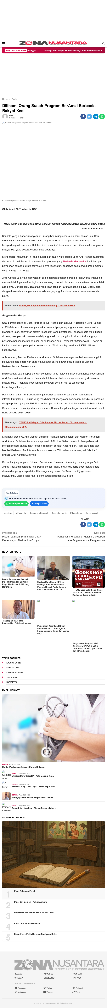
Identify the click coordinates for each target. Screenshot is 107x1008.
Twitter (49, 988)
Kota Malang (13, 667)
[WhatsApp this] (102, 116)
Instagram (22, 992)
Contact (77, 973)
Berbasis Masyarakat (75, 261)
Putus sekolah (92, 513)
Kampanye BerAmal (39, 513)
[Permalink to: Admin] (5, 116)
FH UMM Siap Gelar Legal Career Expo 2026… (34, 786)
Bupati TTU (11, 682)
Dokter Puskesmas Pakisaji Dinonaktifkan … (23, 767)
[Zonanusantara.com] (53, 43)
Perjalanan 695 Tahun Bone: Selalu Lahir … (35, 912)
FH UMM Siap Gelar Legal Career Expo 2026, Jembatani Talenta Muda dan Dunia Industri (87, 592)
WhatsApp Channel (18, 503)
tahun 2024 (11, 677)
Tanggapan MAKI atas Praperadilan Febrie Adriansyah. (17, 622)
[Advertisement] (53, 19)
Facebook (22, 988)
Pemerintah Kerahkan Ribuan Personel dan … (34, 808)
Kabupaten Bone (14, 672)
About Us (48, 973)
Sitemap (18, 977)
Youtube (50, 992)
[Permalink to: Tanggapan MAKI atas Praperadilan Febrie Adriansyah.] (18, 609)
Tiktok (78, 992)
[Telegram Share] (96, 116)
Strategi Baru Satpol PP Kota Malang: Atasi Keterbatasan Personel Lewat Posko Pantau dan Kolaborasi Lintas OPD (51, 585)
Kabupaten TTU (13, 662)
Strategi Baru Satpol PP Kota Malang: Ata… (33, 776)
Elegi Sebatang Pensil (24, 891)
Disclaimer (49, 977)
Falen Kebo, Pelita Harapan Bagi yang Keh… (35, 934)
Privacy (77, 977)
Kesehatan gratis (59, 513)
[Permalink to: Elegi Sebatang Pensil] (53, 854)
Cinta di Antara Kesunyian (27, 923)
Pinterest (79, 988)
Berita (5, 764)
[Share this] (83, 116)
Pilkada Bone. (76, 513)
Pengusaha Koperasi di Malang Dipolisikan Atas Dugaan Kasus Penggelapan (81, 536)
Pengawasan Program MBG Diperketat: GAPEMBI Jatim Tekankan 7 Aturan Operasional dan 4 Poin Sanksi (87, 647)
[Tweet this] (89, 116)
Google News (41, 503)
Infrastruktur (21, 513)
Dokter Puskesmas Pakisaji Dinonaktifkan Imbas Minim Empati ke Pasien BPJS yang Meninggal (15, 583)
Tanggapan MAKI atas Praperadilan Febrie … (34, 797)
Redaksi (18, 973)
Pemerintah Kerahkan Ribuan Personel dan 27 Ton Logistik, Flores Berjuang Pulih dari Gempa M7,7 (53, 629)
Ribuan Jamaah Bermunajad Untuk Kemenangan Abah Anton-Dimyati (21, 536)
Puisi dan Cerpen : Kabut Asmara (30, 902)
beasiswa (8, 513)
